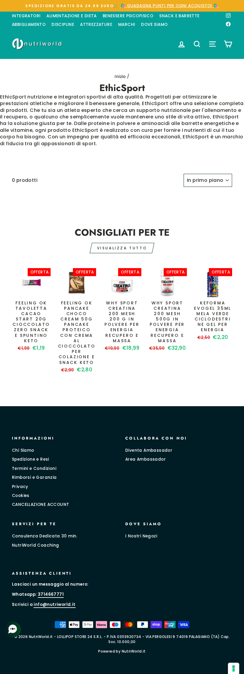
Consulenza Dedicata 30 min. (44, 536)
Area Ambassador (145, 459)
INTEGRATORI (26, 16)
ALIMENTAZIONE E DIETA (71, 16)
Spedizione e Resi (30, 459)
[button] (13, 629)
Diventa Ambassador (148, 450)
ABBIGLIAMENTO (29, 24)
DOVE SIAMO (154, 24)
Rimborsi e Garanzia (34, 477)
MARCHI (126, 24)
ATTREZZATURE (96, 24)
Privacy (20, 487)
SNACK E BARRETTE (179, 16)
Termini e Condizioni (34, 468)
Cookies (20, 495)
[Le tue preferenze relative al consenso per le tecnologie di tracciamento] (233, 668)
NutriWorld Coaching (35, 545)
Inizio (120, 76)
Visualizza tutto (122, 248)
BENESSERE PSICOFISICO (128, 16)
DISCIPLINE (62, 24)
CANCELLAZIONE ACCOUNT (40, 504)
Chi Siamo (23, 450)
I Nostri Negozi (141, 536)
